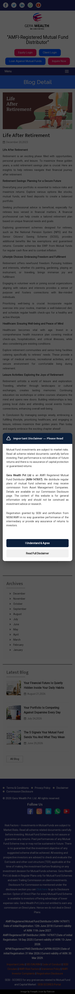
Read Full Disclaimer (37, 553)
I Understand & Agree (37, 543)
